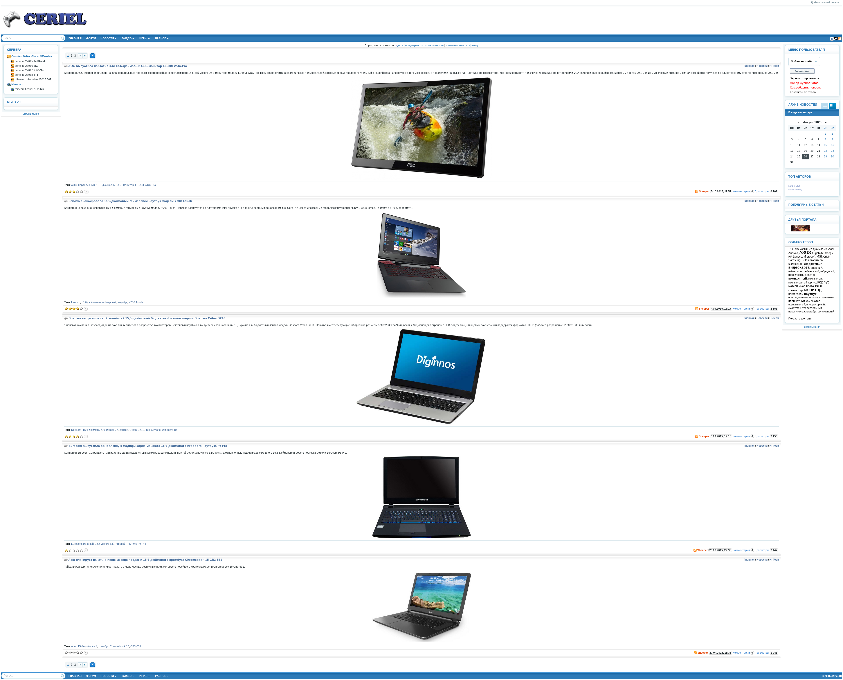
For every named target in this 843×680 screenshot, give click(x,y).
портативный (86, 185)
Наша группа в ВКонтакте (832, 39)
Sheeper (704, 191)
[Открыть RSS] (696, 191)
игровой (121, 543)
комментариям (455, 45)
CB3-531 (135, 646)
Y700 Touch (136, 302)
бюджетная (795, 263)
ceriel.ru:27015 (30, 61)
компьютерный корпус (802, 282)
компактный (797, 278)
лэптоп (123, 429)
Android (793, 253)
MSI (819, 256)
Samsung (794, 260)
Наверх (92, 55)
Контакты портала (803, 92)
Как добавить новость (805, 87)
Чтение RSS (840, 39)
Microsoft (809, 256)
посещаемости (434, 45)
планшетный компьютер (804, 301)
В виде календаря (832, 106)
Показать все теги (799, 318)
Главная (749, 65)
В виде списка (824, 106)
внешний (816, 267)
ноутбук (122, 302)
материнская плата (801, 286)
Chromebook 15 (119, 646)
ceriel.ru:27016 (26, 65)
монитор (812, 289)
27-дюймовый (818, 249)
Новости (762, 65)
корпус (823, 282)
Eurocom (76, 543)
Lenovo (75, 302)
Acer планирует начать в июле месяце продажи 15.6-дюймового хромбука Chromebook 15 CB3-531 (145, 559)
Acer (73, 646)
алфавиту (472, 45)
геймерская (795, 271)
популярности (414, 45)
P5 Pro (142, 543)
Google (829, 253)
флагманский (826, 311)
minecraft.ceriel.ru (29, 89)
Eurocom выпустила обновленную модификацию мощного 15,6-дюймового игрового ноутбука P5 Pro (147, 445)
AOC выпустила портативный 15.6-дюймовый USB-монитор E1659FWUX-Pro (127, 66)
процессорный (815, 304)
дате (400, 45)
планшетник (826, 297)
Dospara (76, 429)
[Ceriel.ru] (800, 230)
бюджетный (110, 429)
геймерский (109, 302)
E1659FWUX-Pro (145, 185)
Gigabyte (818, 253)
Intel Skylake (153, 429)
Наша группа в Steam (836, 39)
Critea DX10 (137, 429)
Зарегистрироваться (804, 78)
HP (790, 256)
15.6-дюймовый (105, 185)
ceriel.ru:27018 (26, 74)
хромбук (103, 646)
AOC (74, 185)
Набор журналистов (804, 83)
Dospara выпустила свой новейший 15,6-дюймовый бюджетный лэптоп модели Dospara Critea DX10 (146, 318)
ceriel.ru (836, 676)
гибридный (827, 271)
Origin (826, 256)
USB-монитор (125, 185)
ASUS (805, 252)
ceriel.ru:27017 (29, 70)
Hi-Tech (774, 65)
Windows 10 (169, 429)
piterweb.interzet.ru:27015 (32, 79)
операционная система (803, 297)
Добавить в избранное (825, 2)
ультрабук (810, 311)
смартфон (794, 308)
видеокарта (799, 267)
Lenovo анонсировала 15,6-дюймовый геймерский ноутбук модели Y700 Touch (130, 201)
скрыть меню (31, 113)
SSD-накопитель (812, 260)
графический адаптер (802, 274)
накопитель (795, 294)
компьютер (815, 278)
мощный (88, 543)
